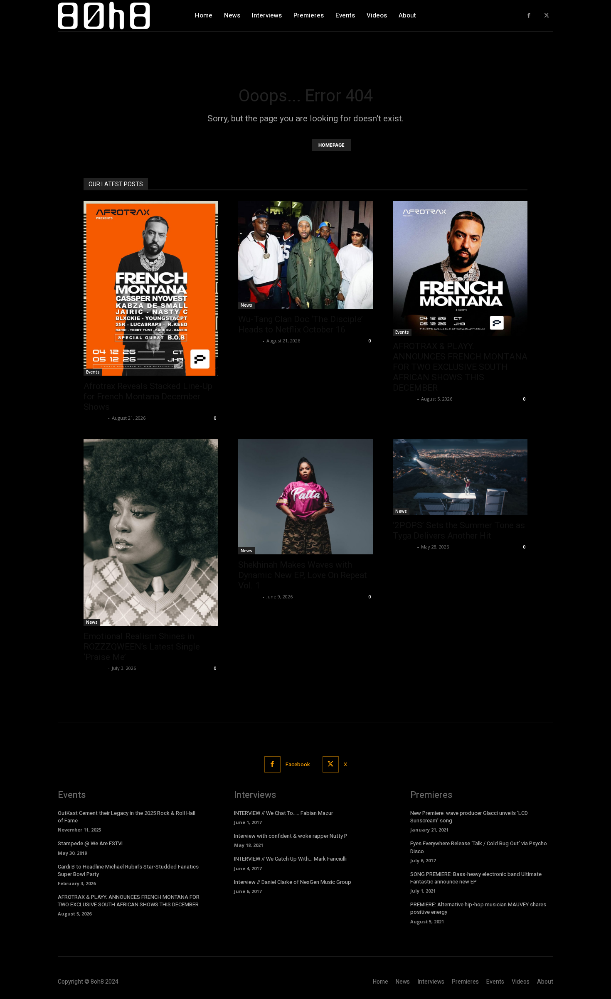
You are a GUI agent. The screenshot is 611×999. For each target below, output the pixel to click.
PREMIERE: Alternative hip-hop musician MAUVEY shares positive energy (478, 908)
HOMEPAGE (331, 145)
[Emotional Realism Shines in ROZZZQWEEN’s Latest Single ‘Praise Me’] (151, 532)
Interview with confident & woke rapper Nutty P (290, 836)
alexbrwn (95, 418)
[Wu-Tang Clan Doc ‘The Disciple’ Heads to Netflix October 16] (305, 255)
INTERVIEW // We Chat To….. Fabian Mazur (283, 813)
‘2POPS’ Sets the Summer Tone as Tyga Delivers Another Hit (459, 530)
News (246, 305)
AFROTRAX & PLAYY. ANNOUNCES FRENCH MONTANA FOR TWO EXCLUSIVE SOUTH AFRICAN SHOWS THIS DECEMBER (460, 367)
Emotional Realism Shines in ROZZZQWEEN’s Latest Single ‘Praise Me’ (142, 646)
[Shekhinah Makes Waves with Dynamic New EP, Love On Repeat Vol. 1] (305, 496)
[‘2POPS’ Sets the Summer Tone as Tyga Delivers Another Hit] (460, 477)
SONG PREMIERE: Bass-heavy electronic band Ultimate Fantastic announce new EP (476, 878)
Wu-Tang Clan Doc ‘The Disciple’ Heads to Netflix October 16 (300, 324)
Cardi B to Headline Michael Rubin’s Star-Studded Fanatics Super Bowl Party (128, 870)
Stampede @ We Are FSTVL (91, 843)
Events (93, 372)
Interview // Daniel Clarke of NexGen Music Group (292, 882)
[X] (546, 15)
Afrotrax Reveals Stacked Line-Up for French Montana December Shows (148, 396)
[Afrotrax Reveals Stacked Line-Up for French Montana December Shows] (151, 288)
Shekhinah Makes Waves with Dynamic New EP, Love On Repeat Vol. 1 (302, 575)
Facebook (298, 764)
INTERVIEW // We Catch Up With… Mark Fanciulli (290, 859)
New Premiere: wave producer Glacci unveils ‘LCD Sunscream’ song (469, 816)
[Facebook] (529, 15)
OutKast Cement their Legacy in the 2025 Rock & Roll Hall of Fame (126, 816)
